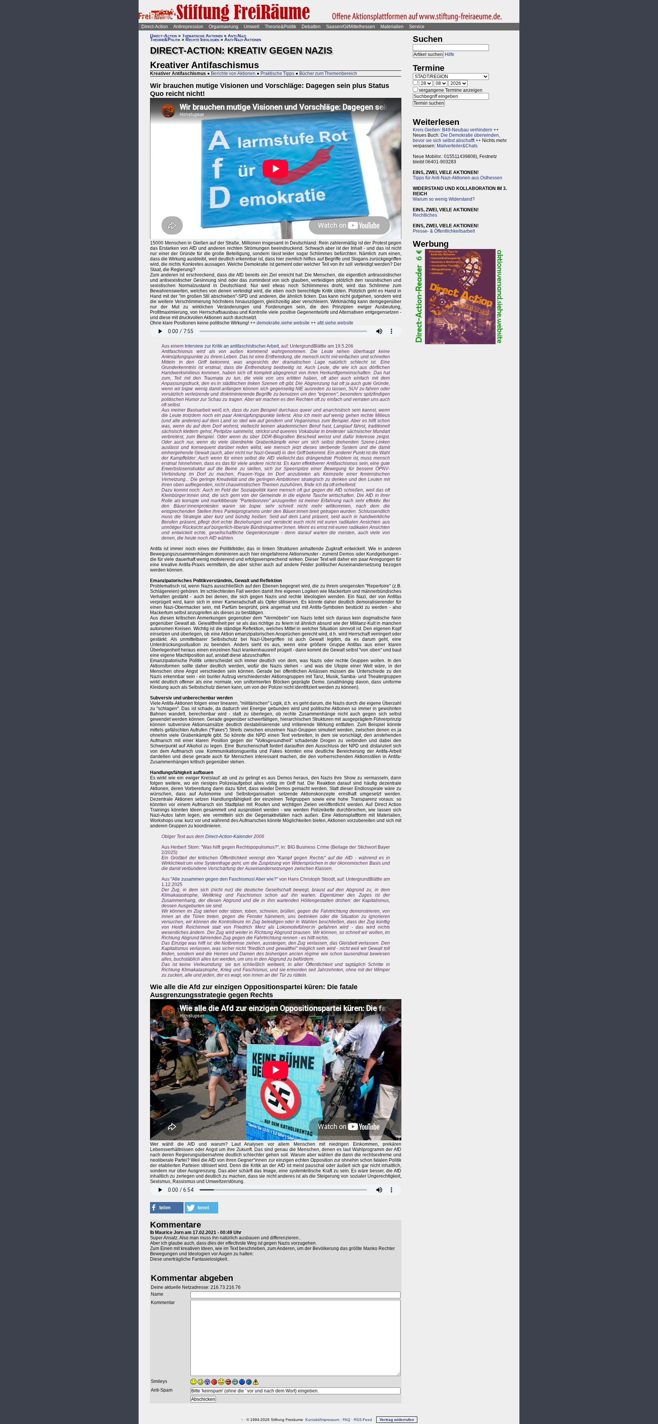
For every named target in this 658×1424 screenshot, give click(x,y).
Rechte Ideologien (202, 39)
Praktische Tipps (277, 73)
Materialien (392, 26)
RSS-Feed (363, 1420)
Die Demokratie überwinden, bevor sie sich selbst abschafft (456, 138)
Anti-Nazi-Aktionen (242, 39)
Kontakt (312, 1420)
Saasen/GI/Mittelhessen (350, 26)
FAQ (346, 1420)
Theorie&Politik (280, 26)
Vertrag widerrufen (397, 1420)
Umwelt (251, 26)
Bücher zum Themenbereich (328, 73)
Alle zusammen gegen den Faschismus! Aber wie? (224, 879)
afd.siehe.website (335, 323)
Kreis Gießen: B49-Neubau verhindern (452, 130)
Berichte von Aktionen (233, 73)
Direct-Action (154, 26)
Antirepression (188, 26)
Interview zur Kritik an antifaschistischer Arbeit (232, 346)
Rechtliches (425, 215)
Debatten (311, 26)
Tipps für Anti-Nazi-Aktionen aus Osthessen (457, 177)
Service (417, 26)
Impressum (329, 1420)
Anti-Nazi (237, 35)
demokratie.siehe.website (283, 323)
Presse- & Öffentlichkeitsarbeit (444, 231)
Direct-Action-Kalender (228, 836)
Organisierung (223, 26)
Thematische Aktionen (202, 35)
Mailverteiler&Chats (457, 145)
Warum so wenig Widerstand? (444, 199)
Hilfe (449, 54)
